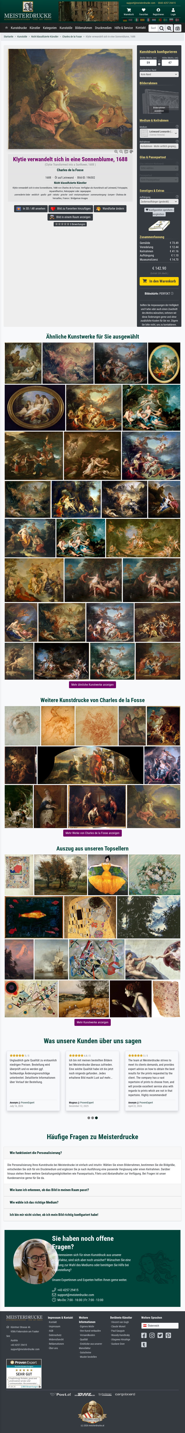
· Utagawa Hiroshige (120, 1339)
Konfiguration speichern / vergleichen (161, 212)
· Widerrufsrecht (56, 1339)
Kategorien (50, 28)
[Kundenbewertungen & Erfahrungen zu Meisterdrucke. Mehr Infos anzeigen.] (24, 1373)
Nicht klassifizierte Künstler (44, 36)
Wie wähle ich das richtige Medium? (34, 1202)
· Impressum (54, 1326)
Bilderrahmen (83, 28)
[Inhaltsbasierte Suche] (169, 28)
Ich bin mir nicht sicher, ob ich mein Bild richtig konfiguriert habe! (54, 1215)
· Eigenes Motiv (86, 1326)
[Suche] (161, 28)
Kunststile (66, 28)
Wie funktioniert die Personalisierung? (36, 1153)
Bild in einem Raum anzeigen (72, 217)
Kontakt (141, 27)
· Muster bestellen (88, 1356)
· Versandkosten (87, 1335)
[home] (6, 27)
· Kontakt (52, 1322)
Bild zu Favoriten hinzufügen (73, 208)
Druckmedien (103, 28)
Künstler (35, 28)
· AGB (50, 1330)
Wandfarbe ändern (112, 208)
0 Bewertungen (77, 224)
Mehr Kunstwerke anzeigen (92, 1022)
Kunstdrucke (19, 28)
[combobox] (159, 74)
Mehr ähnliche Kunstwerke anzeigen (92, 684)
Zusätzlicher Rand (148, 70)
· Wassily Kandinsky (120, 1335)
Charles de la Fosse (72, 36)
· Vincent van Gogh (119, 1322)
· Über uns (53, 1348)
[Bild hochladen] (177, 28)
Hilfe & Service (124, 28)
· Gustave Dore (117, 1343)
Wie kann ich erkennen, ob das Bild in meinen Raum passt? (49, 1190)
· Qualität (83, 1339)
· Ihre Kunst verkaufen (90, 1330)
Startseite (8, 36)
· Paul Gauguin (117, 1330)
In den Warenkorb (161, 281)
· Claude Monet (117, 1326)
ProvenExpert (27, 1102)
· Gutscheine (85, 1352)
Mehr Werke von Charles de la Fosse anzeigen (92, 833)
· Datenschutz (54, 1335)
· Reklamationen (56, 1343)
